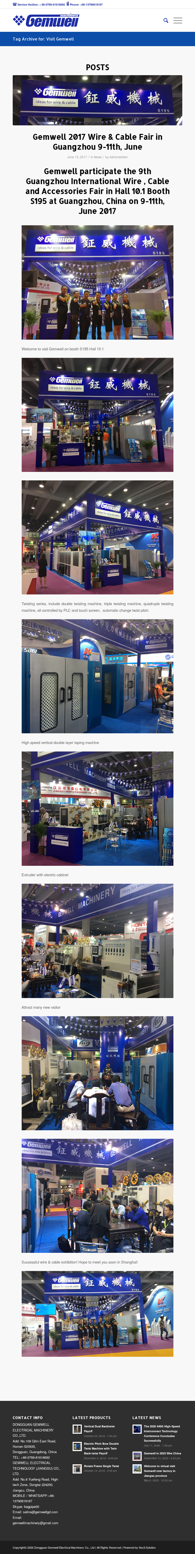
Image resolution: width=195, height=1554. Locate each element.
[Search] (163, 20)
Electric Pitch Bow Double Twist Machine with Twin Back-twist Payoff (101, 1448)
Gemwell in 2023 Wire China (162, 1453)
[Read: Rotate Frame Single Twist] (77, 1468)
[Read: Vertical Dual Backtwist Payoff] (77, 1429)
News (98, 157)
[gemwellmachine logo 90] (46, 20)
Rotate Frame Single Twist (101, 1466)
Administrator (118, 157)
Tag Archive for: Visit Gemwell (43, 39)
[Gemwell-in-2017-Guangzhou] (97, 100)
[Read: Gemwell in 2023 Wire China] (137, 1456)
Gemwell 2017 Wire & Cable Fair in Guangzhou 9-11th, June (97, 141)
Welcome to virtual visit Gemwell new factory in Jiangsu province (159, 1471)
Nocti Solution (147, 1547)
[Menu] (175, 20)
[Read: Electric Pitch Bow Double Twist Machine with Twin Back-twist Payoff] (77, 1446)
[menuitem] (163, 20)
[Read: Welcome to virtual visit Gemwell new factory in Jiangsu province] (137, 1468)
